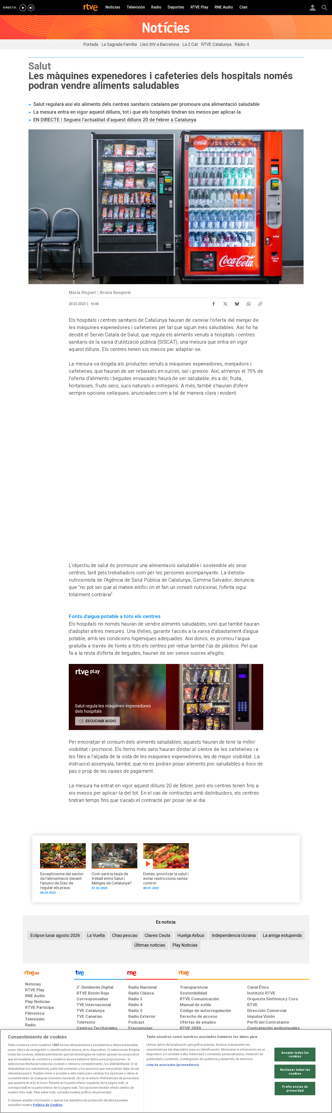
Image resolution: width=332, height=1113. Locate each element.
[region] (166, 1071)
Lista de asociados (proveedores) (172, 1065)
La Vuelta (96, 935)
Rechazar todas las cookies (295, 1071)
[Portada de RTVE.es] (91, 7)
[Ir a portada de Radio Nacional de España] (151, 974)
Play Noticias (185, 945)
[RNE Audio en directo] (31, 8)
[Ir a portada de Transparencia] (243, 974)
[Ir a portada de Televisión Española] (100, 974)
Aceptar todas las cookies (295, 1054)
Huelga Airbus (190, 935)
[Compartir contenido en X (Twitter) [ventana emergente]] (225, 302)
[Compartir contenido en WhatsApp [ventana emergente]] (248, 302)
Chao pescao (124, 935)
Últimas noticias (149, 945)
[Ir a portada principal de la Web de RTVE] (48, 973)
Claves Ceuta (157, 935)
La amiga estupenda (282, 935)
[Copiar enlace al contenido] (260, 302)
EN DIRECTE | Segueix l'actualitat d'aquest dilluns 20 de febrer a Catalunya (114, 120)
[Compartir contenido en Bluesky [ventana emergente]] (237, 302)
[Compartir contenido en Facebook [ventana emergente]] (213, 302)
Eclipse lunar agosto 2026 (55, 935)
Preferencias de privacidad (295, 1088)
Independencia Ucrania (234, 935)
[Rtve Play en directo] (23, 8)
